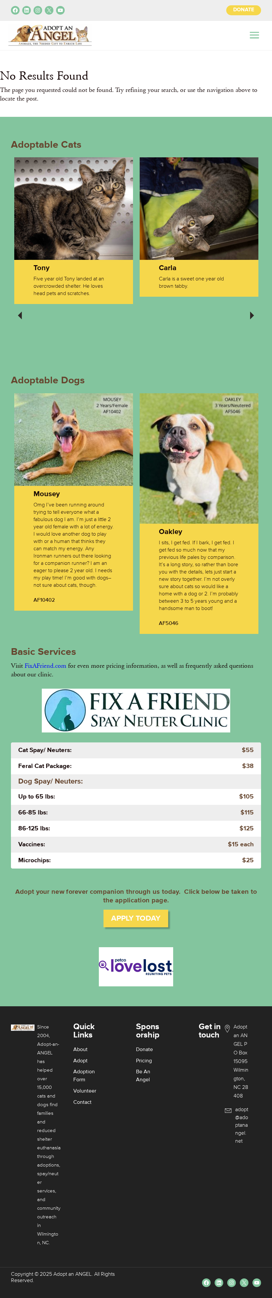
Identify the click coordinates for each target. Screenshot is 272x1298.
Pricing (144, 1061)
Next (252, 311)
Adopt (80, 1061)
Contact (82, 1102)
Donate (144, 1049)
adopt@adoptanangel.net (241, 1125)
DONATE (243, 10)
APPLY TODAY (136, 918)
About (80, 1049)
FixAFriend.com (45, 665)
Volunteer (84, 1091)
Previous (20, 311)
